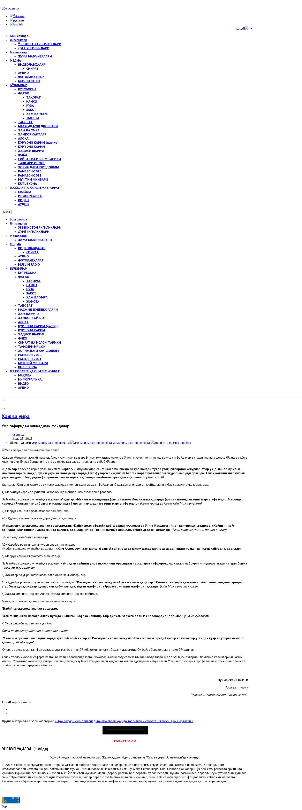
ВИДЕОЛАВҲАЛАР (31, 248)
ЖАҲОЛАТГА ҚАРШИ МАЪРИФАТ (35, 371)
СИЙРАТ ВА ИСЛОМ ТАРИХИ (39, 342)
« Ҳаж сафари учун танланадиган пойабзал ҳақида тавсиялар (99, 721)
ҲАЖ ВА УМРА (37, 297)
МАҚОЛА (24, 375)
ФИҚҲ (22, 338)
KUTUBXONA (27, 367)
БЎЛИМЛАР (18, 268)
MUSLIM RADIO (29, 264)
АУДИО (23, 256)
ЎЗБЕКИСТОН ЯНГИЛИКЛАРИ (39, 227)
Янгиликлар (18, 223)
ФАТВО (23, 277)
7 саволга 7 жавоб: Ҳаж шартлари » (168, 721)
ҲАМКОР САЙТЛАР (32, 318)
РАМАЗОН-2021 (29, 359)
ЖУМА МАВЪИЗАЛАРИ (35, 240)
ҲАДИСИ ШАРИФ (31, 334)
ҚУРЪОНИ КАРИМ (31, 330)
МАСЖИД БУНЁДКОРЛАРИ (38, 309)
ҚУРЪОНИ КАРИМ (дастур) (38, 326)
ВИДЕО (23, 383)
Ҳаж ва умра (16, 416)
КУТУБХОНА (27, 273)
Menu (6, 211)
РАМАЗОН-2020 (29, 355)
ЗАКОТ (31, 293)
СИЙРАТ (32, 252)
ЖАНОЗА (32, 301)
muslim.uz (17, 434)
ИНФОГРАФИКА (30, 379)
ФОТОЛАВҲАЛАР (31, 260)
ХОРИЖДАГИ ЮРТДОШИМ (38, 351)
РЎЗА (30, 289)
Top (4, 806)
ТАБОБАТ (25, 305)
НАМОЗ (31, 285)
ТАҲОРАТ (33, 281)
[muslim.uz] (10, 9)
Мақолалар (18, 236)
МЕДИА (15, 244)
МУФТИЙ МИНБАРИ (33, 363)
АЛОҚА (23, 322)
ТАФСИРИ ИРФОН (31, 346)
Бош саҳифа (18, 219)
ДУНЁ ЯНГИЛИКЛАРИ (33, 231)
